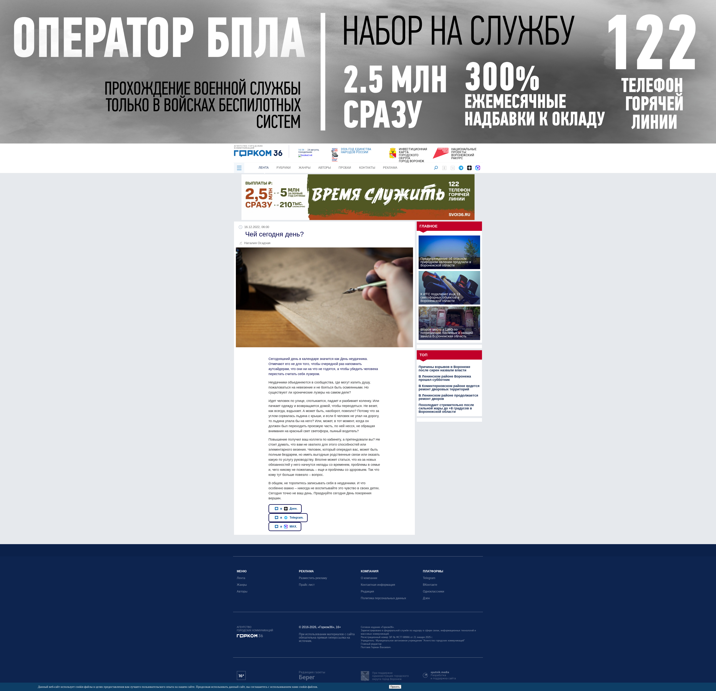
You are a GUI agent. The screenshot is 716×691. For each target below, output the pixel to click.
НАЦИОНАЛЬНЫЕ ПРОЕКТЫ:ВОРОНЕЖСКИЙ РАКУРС (463, 154)
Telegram (429, 578)
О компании (369, 578)
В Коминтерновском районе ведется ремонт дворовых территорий (449, 387)
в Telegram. (291, 517)
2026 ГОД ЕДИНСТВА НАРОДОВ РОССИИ (356, 151)
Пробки (345, 167)
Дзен (426, 598)
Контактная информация (378, 584)
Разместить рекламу (313, 578)
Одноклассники (433, 591)
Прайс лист (307, 584)
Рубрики (284, 167)
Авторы (324, 167)
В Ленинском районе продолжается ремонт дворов (448, 397)
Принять (395, 686)
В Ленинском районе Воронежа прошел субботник (445, 378)
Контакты (367, 167)
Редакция (367, 591)
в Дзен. (288, 508)
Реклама (390, 167)
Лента (264, 167)
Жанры (304, 167)
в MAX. (288, 526)
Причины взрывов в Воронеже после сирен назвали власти (444, 368)
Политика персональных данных (383, 598)
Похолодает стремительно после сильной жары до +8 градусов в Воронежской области (446, 408)
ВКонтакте (430, 584)
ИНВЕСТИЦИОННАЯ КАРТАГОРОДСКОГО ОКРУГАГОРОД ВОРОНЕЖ (413, 155)
